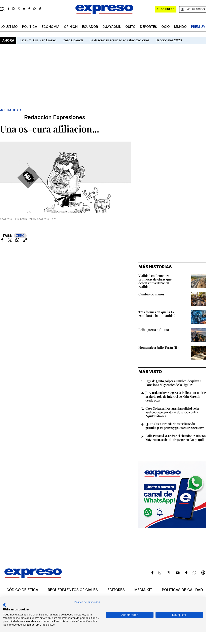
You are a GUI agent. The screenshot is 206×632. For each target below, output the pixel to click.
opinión (71, 26)
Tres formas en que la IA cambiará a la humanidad (156, 314)
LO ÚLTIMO (9, 26)
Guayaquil (111, 26)
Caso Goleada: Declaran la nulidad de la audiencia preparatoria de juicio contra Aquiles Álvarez (172, 412)
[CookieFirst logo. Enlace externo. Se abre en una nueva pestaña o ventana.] (4, 605)
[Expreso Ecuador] (33, 577)
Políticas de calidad (182, 590)
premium (198, 26)
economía (51, 26)
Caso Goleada (73, 40)
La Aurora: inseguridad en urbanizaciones (119, 40)
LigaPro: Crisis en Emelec (38, 40)
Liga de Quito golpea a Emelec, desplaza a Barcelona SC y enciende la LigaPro (173, 383)
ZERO (20, 236)
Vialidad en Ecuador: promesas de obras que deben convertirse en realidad (155, 281)
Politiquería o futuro (153, 329)
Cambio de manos (151, 294)
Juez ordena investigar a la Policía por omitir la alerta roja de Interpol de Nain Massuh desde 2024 (175, 396)
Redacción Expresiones (54, 117)
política (29, 26)
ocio (165, 26)
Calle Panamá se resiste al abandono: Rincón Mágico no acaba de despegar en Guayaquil (175, 438)
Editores (116, 590)
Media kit (143, 590)
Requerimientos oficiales (73, 590)
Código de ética (22, 590)
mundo (180, 26)
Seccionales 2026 (169, 40)
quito (130, 26)
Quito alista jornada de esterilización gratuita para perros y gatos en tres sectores (174, 426)
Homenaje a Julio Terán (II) (158, 347)
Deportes (148, 26)
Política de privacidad (87, 602)
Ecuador (90, 26)
